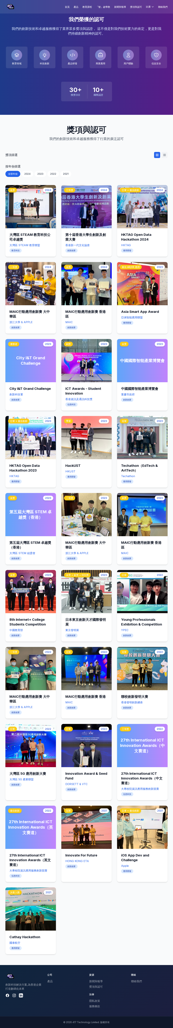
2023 (40, 173)
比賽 (148, 6)
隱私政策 (94, 1001)
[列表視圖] (165, 155)
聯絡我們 (163, 6)
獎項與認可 (136, 6)
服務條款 (94, 1006)
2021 (66, 173)
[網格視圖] (157, 155)
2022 (53, 173)
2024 (27, 173)
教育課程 (87, 6)
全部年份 (13, 173)
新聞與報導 (120, 6)
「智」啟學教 (103, 6)
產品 (76, 6)
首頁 (67, 6)
